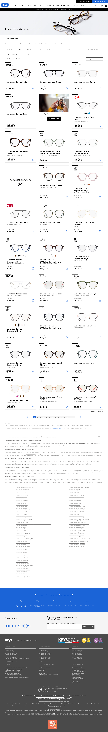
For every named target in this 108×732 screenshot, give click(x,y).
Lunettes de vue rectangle (22, 568)
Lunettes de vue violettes (75, 503)
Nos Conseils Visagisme (44, 667)
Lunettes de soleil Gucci (44, 658)
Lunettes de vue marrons (22, 547)
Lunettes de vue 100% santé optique (25, 487)
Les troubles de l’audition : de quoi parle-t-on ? (16, 667)
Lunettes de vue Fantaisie (22, 520)
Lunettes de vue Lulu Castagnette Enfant (79, 524)
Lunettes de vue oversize (22, 560)
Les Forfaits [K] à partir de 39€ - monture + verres (17, 658)
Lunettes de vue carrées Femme (77, 511)
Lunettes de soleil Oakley (44, 660)
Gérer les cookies (76, 682)
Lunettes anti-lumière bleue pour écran (25, 490)
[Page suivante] (78, 417)
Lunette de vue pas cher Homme (77, 528)
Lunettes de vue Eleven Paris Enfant (78, 517)
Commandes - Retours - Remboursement (44, 695)
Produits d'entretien (77, 658)
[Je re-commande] (102, 5)
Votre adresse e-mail (61, 623)
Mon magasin (101, 1)
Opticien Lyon (28, 703)
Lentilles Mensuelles (77, 657)
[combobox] (13, 49)
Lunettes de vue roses (21, 573)
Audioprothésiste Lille (80, 705)
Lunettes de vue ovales (21, 558)
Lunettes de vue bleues (21, 501)
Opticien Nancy (45, 705)
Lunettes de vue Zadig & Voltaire (77, 506)
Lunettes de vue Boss (50, 83)
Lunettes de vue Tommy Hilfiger (76, 495)
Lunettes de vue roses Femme (76, 533)
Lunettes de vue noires (21, 554)
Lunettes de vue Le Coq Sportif (23, 539)
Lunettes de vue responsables (23, 570)
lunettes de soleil (27, 710)
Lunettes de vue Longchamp (23, 543)
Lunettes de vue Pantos (22, 562)
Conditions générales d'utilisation (80, 680)
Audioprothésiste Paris (55, 705)
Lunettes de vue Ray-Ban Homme (77, 532)
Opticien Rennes (82, 703)
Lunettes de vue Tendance (75, 490)
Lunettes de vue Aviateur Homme (77, 508)
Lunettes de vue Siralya (85, 294)
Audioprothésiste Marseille (54, 706)
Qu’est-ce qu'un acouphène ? (12, 671)
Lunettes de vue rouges (21, 574)
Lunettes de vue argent (21, 492)
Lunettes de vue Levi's (17, 223)
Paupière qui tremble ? (44, 675)
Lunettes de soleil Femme (45, 651)
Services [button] (83, 5)
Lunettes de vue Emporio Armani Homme (79, 519)
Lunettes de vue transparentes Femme (78, 541)
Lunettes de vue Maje (16, 83)
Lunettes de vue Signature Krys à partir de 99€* (80, 487)
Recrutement (75, 674)
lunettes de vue (18, 710)
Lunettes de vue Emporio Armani (24, 516)
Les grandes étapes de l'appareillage (13, 669)
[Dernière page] (81, 417)
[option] (13, 49)
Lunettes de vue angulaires (22, 489)
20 (67, 417)
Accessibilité (75, 681)
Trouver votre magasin (55, 428)
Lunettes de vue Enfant (21, 517)
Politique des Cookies (77, 678)
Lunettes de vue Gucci (84, 83)
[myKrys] (98, 5)
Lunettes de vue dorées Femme (76, 514)
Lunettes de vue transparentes (76, 497)
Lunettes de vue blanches (22, 500)
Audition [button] (66, 5)
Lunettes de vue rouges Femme (76, 535)
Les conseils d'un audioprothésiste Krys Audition (17, 677)
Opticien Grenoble (91, 703)
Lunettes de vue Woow (74, 505)
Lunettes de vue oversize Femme (77, 525)
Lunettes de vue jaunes (21, 535)
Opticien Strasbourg (55, 703)
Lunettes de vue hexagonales (23, 530)
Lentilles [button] (59, 5)
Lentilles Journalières (77, 654)
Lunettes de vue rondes (21, 571)
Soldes (40, 661)
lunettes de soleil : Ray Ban (73, 713)
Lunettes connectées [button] (47, 5)
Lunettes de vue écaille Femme (76, 516)
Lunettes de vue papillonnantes (23, 563)
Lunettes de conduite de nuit (23, 509)
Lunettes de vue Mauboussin (23, 549)
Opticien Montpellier (72, 703)
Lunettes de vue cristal (21, 511)
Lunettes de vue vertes (74, 498)
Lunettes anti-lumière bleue (11, 660)
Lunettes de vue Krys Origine (23, 536)
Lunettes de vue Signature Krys (82, 153)
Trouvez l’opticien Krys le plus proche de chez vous (50, 714)
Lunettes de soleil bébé (44, 656)
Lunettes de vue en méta (22, 551)
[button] (105, 5)
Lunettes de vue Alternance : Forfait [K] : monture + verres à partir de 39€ (33, 524)
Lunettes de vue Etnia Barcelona (24, 519)
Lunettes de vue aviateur (22, 495)
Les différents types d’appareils (12, 670)
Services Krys (42, 669)
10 (61, 417)
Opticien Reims (28, 705)
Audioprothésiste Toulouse (67, 705)
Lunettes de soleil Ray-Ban (45, 657)
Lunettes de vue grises (21, 525)
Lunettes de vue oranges (22, 557)
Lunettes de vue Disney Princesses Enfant (79, 513)
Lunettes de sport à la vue (11, 661)
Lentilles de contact (77, 650)
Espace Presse (75, 670)
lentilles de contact (10, 710)
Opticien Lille (64, 703)
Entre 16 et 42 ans (30, 454)
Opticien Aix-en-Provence (18, 705)
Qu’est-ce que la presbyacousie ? (13, 674)
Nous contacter (47, 692)
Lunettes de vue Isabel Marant (17, 153)
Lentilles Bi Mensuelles (77, 656)
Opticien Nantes (46, 703)
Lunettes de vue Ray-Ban (84, 119)
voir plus (73, 43)
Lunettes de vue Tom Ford (75, 493)
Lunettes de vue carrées (22, 505)
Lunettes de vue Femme (22, 522)
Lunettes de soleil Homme (45, 653)
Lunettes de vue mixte (21, 552)
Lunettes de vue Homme (22, 532)
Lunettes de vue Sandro (22, 577)
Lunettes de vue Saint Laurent (84, 224)
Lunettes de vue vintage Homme (77, 544)
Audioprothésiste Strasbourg (94, 705)
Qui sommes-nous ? (77, 667)
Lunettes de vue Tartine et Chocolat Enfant (79, 538)
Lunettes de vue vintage (75, 501)
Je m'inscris (88, 627)
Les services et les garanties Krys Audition (15, 675)
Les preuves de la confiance (78, 669)
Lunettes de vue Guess (51, 186)
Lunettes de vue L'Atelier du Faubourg (50, 261)
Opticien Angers (37, 705)
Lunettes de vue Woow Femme (76, 546)
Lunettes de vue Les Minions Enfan (77, 522)
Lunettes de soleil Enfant (44, 654)
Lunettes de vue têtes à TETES (51, 399)
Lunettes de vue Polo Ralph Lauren (24, 565)
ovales (50, 479)
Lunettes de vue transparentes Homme (78, 539)
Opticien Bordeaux (36, 703)
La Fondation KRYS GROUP (79, 673)
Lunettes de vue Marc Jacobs (23, 546)
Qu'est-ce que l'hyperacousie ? (12, 673)
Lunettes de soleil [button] (33, 5)
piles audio (34, 710)
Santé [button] (73, 5)
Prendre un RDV (85, 1)
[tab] (86, 113)
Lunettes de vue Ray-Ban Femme (77, 530)
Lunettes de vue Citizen (21, 508)
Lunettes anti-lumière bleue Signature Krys (50, 153)
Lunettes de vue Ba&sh (21, 497)
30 (70, 417)
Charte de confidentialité (78, 675)
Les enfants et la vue (43, 671)
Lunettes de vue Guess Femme (76, 520)
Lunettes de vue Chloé (17, 401)
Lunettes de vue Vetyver (75, 500)
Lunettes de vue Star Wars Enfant (77, 536)
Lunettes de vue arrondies (22, 493)
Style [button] (78, 5)
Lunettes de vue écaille (21, 514)
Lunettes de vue (9, 650)
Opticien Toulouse (19, 703)
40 (73, 417)
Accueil (7, 38)
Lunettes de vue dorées (21, 513)
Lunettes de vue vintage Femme (77, 543)
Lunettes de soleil (43, 650)
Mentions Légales (76, 677)
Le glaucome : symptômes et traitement (48, 674)
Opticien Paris (10, 703)
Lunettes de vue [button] (20, 5)
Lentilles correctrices (77, 651)
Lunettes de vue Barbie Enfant (76, 509)
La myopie (41, 670)
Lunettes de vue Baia (21, 498)
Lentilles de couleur (77, 653)
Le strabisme (42, 673)
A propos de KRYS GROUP (79, 671)
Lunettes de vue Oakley (21, 555)
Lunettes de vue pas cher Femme (77, 527)
